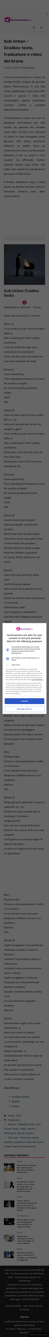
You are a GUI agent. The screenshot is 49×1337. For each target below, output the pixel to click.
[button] (24, 665)
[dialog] (24, 668)
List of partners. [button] (37, 679)
